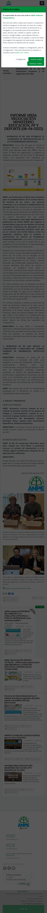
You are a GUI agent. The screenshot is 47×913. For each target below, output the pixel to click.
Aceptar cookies (36, 59)
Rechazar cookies (36, 64)
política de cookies (22, 53)
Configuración (21, 59)
